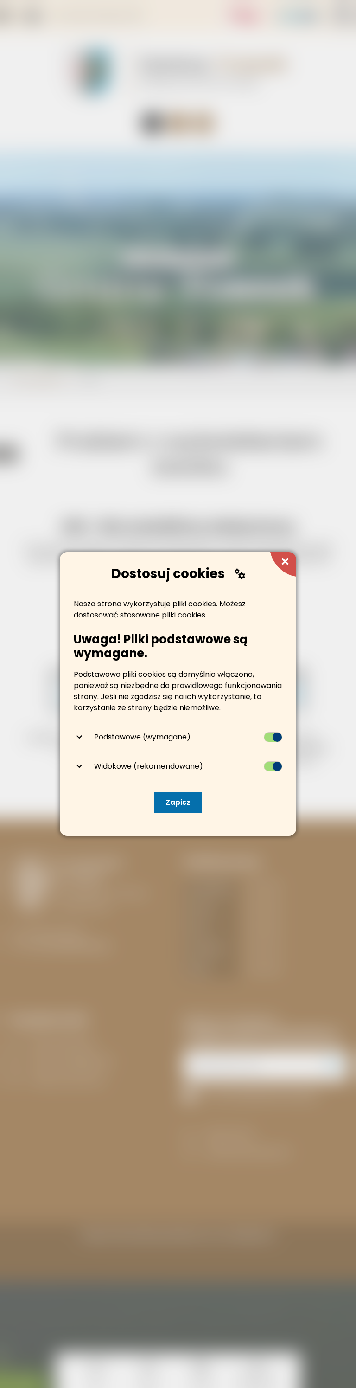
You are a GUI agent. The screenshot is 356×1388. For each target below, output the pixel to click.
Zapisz (178, 802)
